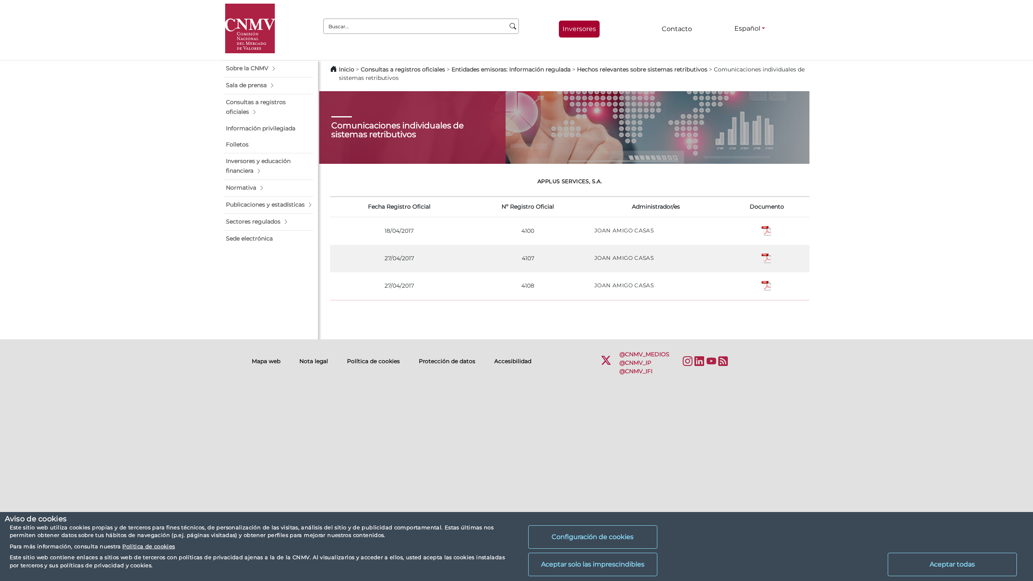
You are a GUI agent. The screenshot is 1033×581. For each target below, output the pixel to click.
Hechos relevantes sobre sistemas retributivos (642, 69)
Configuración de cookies (593, 537)
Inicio (346, 69)
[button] (268, 69)
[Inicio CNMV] (250, 28)
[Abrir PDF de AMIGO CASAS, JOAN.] (766, 230)
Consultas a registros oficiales (403, 69)
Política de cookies (148, 546)
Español (747, 28)
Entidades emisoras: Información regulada (511, 69)
